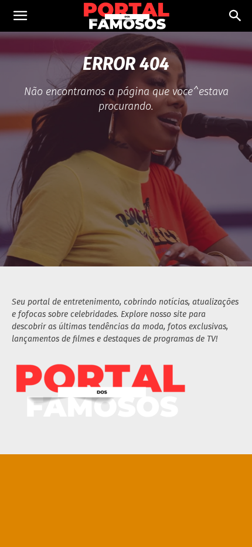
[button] (20, 16)
